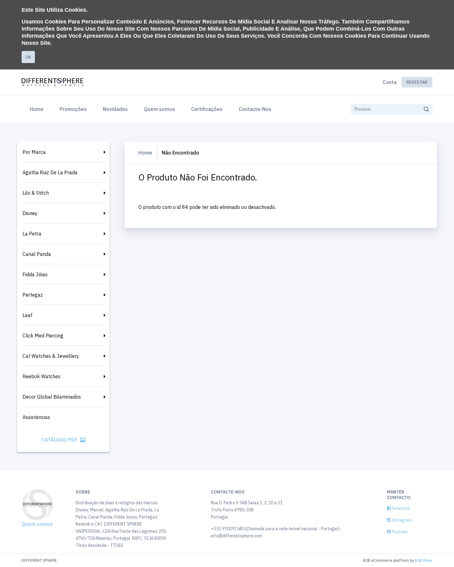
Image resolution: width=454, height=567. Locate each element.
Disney (30, 213)
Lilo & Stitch (36, 193)
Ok (28, 57)
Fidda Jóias (35, 274)
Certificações (207, 109)
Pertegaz (33, 295)
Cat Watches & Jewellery (51, 356)
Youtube (399, 532)
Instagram (401, 520)
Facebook (400, 508)
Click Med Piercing (43, 335)
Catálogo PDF (60, 440)
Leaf (27, 315)
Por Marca (34, 152)
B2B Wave (423, 560)
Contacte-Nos (255, 109)
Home (38, 109)
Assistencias (36, 417)
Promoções (73, 109)
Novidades (115, 109)
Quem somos (159, 109)
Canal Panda (37, 254)
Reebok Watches (42, 376)
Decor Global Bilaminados (52, 397)
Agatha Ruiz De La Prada (50, 172)
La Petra (32, 234)
